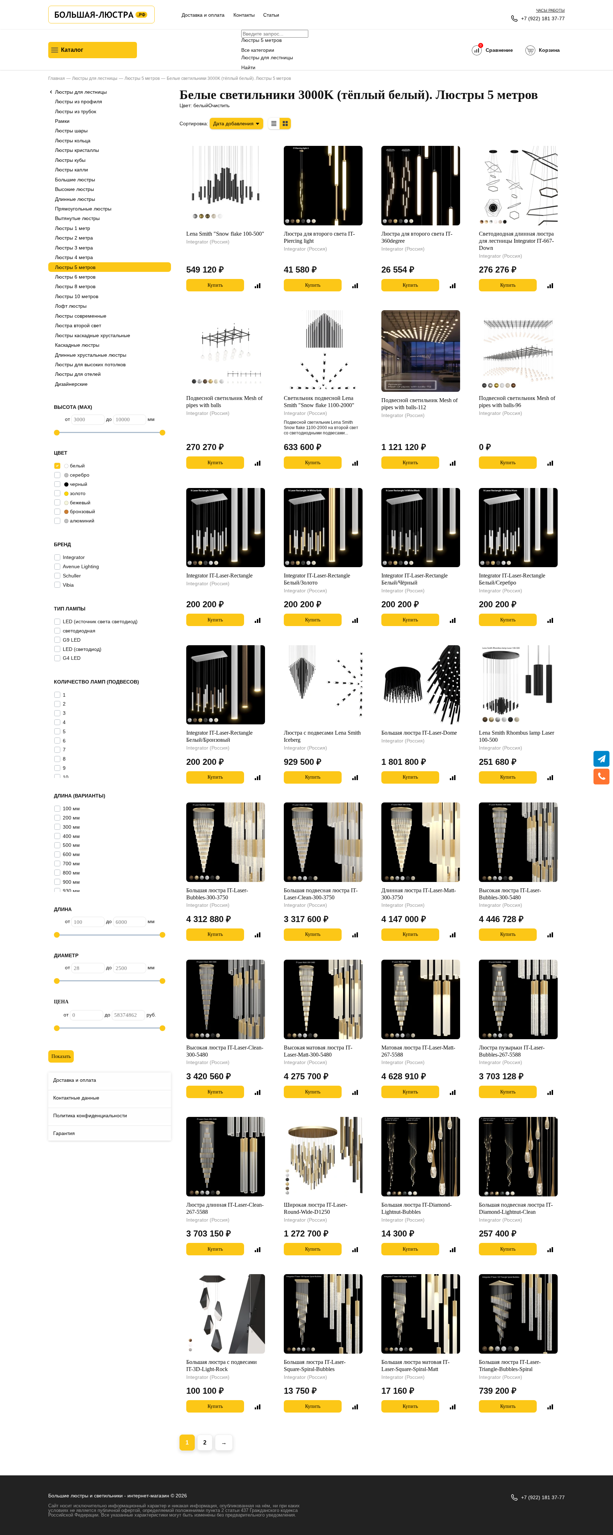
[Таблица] (274, 123)
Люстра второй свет (78, 325)
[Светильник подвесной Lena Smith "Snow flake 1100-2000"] (323, 350)
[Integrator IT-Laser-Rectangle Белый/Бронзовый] (225, 685)
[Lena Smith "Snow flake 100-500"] (225, 185)
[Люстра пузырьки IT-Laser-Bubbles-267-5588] (518, 999)
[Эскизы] (285, 123)
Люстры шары (71, 130)
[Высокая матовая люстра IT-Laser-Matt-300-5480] (323, 999)
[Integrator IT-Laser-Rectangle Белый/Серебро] (518, 528)
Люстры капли (71, 169)
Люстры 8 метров (75, 286)
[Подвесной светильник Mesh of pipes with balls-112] (420, 351)
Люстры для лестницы (81, 92)
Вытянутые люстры (77, 218)
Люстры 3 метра (74, 248)
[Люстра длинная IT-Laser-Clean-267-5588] (225, 1156)
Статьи (271, 15)
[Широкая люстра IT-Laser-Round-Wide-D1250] (323, 1156)
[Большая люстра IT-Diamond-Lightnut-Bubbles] (420, 1156)
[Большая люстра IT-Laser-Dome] (420, 685)
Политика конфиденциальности (90, 1115)
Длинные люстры (75, 199)
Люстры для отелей (78, 374)
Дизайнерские (71, 384)
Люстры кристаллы (77, 150)
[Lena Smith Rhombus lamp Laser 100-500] (518, 685)
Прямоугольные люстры (83, 209)
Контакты (244, 15)
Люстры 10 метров (76, 296)
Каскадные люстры (77, 345)
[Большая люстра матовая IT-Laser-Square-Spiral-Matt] (420, 1314)
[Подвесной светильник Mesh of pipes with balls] (225, 350)
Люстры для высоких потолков (90, 364)
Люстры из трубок (75, 111)
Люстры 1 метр (72, 228)
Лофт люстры (71, 306)
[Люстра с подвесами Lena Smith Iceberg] (323, 685)
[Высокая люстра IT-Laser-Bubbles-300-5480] (518, 842)
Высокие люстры (74, 189)
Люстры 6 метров (75, 277)
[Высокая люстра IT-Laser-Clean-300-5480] (225, 999)
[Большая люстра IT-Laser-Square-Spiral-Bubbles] (323, 1314)
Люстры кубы (70, 160)
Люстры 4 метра (74, 257)
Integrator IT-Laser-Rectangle (219, 575)
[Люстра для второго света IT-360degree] (420, 185)
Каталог (72, 50)
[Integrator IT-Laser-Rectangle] (225, 528)
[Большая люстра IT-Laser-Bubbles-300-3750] (225, 842)
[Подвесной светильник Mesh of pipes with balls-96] (518, 350)
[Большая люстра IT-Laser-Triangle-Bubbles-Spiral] (518, 1314)
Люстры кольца (72, 140)
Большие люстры (75, 179)
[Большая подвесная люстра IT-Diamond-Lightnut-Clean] (518, 1156)
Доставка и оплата (203, 15)
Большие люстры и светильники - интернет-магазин (108, 1495)
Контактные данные (76, 1098)
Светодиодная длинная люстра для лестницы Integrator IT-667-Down (516, 241)
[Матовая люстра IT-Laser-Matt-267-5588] (420, 999)
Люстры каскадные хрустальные (92, 335)
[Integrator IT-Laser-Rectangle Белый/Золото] (323, 528)
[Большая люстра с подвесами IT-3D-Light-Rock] (225, 1314)
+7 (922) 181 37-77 (543, 18)
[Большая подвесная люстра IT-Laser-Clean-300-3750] (323, 842)
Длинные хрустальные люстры (90, 355)
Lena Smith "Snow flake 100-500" (225, 234)
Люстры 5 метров (75, 267)
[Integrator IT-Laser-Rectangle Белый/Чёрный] (420, 528)
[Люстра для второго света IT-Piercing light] (323, 185)
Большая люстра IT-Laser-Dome (419, 733)
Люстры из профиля (78, 101)
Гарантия (64, 1133)
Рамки (62, 121)
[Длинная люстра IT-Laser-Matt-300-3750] (420, 842)
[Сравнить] (257, 285)
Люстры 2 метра (74, 238)
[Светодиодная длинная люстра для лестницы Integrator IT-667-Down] (518, 185)
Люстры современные (80, 316)
